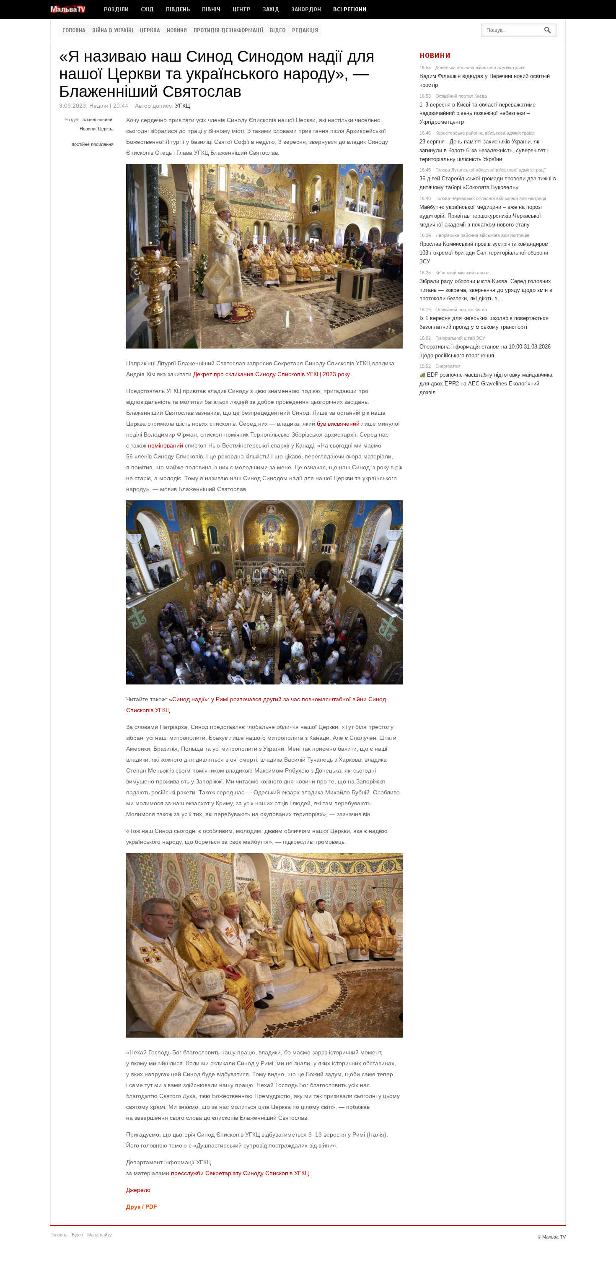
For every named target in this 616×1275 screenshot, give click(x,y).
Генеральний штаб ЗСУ (460, 338)
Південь (178, 9)
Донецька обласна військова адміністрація (480, 67)
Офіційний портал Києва (461, 96)
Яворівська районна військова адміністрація (482, 235)
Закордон (306, 9)
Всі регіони (349, 9)
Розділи (116, 9)
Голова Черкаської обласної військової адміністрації (490, 198)
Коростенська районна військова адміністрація (485, 132)
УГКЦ (182, 105)
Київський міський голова (462, 272)
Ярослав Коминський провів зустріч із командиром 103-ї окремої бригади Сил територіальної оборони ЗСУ (484, 253)
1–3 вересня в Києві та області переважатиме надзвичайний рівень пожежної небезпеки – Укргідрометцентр (477, 113)
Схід (147, 9)
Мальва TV (554, 1236)
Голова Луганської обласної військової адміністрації (490, 169)
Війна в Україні (112, 30)
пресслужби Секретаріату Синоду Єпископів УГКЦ (240, 1173)
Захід (271, 9)
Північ (211, 9)
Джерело (138, 1190)
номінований (165, 445)
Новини (177, 30)
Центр (242, 9)
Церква (150, 30)
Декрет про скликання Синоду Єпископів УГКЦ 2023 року (271, 374)
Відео (277, 30)
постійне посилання (93, 144)
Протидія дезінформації (228, 30)
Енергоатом (448, 366)
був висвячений (338, 423)
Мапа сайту (99, 1234)
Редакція (305, 30)
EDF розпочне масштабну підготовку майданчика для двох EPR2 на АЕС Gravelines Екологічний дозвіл (486, 384)
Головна (73, 30)
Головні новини (96, 119)
